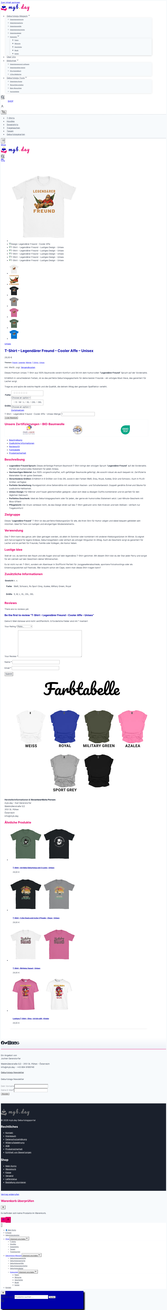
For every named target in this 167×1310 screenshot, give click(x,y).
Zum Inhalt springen (10, 2)
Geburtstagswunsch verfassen (19, 64)
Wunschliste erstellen (17, 85)
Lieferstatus (11, 1179)
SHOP (10, 101)
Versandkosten (28, 367)
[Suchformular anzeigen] (2, 97)
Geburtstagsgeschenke (17, 30)
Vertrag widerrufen (10, 1194)
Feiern (17, 40)
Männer (28, 362)
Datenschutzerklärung (16, 1139)
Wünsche (17, 43)
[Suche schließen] (3, 1293)
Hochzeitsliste (14, 91)
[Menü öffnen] (3, 140)
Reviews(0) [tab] (14, 446)
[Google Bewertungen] (18, 1044)
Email (8, 668)
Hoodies (11, 121)
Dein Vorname (7, 1086)
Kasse (8, 1172)
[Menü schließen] (1, 1225)
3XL (40, 402)
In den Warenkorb (11, 418)
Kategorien (14, 1272)
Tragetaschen (13, 128)
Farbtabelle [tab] (14, 450)
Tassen (10, 131)
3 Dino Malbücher (15, 74)
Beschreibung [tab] (15, 440)
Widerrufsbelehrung (14, 1142)
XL (28, 402)
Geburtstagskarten (16, 134)
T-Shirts (11, 118)
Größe (8, 406)
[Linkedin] (15, 1044)
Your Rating (11, 626)
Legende (21, 362)
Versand (9, 1176)
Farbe (8, 395)
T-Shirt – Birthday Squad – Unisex (26, 968)
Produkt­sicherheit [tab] (17, 453)
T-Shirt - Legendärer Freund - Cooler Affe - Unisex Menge (33, 414)
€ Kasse (8, 1233)
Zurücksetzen (17, 410)
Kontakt (9, 1133)
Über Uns (11, 57)
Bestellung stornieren (15, 1182)
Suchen (52, 1297)
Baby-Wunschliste (16, 88)
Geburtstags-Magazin (13, 1256)
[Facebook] (3, 1044)
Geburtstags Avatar (16, 81)
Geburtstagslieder (15, 33)
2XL (34, 402)
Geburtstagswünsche (17, 19)
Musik (16, 50)
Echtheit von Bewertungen (18, 1152)
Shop (3, 145)
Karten (17, 53)
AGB (7, 1146)
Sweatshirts (12, 124)
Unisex (8, 344)
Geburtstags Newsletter (12, 1072)
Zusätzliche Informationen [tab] (21, 443)
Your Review (11, 656)
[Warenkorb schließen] (3, 1207)
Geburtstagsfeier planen (17, 67)
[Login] (76, 106)
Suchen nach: (7, 1297)
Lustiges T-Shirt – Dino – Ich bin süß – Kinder (31, 1018)
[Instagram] (9, 1044)
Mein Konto (10, 1166)
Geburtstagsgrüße (15, 26)
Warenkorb (10, 1169)
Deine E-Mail (7, 1090)
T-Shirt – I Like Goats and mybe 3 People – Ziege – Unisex (36, 918)
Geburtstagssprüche (16, 23)
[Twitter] (6, 1044)
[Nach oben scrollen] (3, 1219)
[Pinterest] (12, 1044)
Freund (14, 362)
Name (8, 662)
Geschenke (18, 47)
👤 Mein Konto (10, 1230)
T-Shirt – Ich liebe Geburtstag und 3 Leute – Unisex (33, 868)
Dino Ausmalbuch (15, 71)
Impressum (10, 1136)
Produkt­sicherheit (13, 1149)
